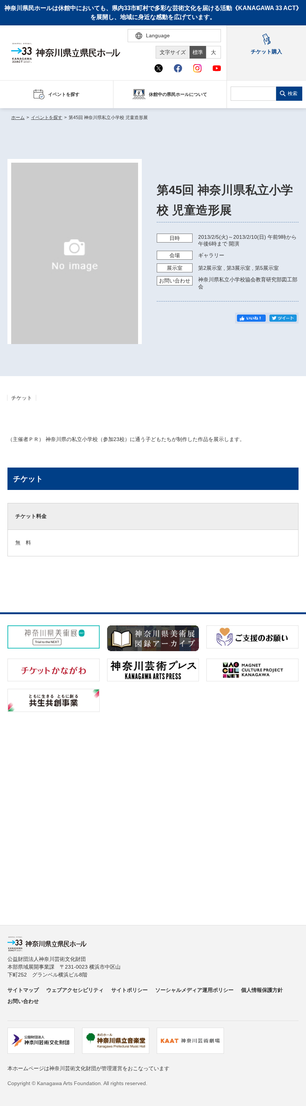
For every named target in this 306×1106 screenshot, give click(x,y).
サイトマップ (23, 990)
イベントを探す (46, 117)
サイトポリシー (129, 990)
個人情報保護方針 (262, 990)
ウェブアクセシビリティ (75, 990)
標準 (198, 52)
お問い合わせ (23, 1001)
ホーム (18, 117)
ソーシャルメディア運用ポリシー (194, 990)
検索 (292, 93)
